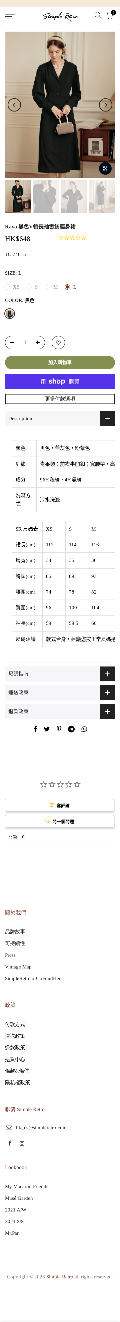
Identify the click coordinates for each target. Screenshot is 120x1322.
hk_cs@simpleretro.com (41, 1127)
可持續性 (15, 943)
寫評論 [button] (63, 805)
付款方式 (15, 1024)
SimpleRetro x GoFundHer (33, 978)
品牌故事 (15, 931)
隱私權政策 (17, 1082)
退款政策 (15, 1047)
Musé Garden (19, 1198)
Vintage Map (18, 966)
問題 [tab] (12, 837)
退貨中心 (15, 1059)
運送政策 (15, 1036)
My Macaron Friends (26, 1186)
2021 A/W (15, 1209)
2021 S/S (14, 1221)
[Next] (105, 105)
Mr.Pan (12, 1233)
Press (10, 955)
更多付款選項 (60, 398)
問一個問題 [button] (63, 821)
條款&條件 (17, 1071)
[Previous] (14, 105)
